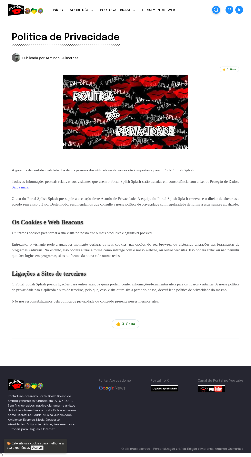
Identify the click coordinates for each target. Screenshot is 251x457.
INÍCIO (58, 9)
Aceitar (37, 447)
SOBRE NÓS (80, 9)
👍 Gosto (229, 69)
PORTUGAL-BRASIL (116, 9)
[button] (229, 10)
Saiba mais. (20, 187)
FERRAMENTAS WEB (158, 9)
